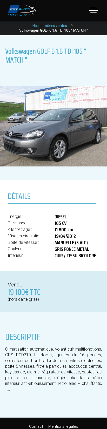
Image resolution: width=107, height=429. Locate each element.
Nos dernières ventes (49, 26)
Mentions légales (63, 426)
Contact (36, 426)
